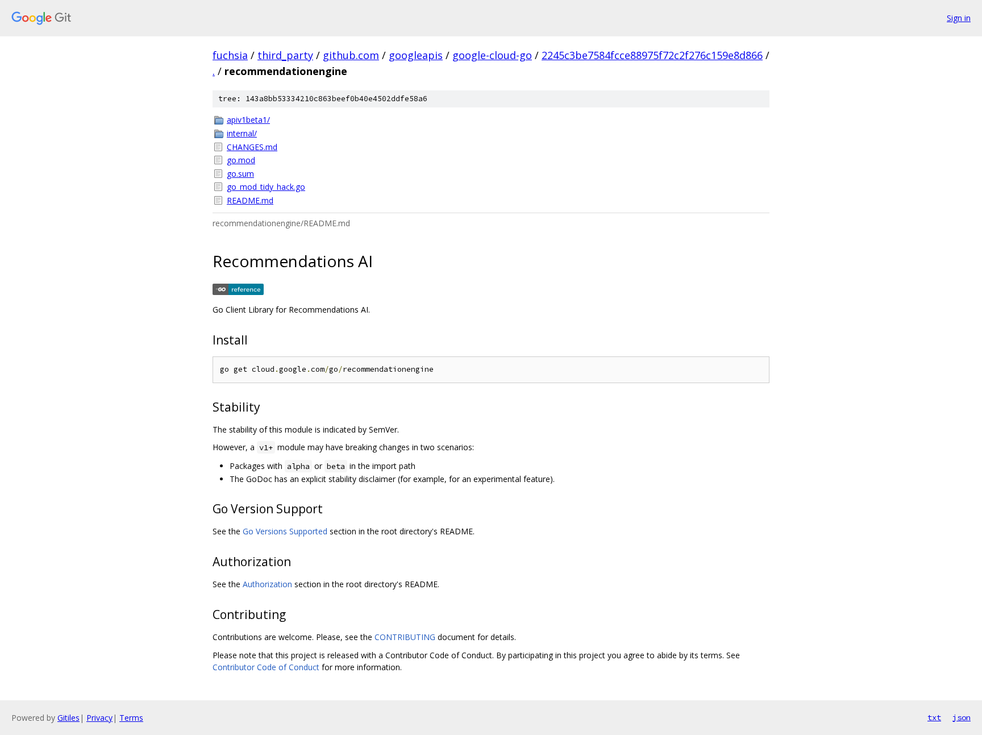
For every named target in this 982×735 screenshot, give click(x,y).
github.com (351, 55)
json (961, 717)
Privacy (99, 717)
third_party (285, 55)
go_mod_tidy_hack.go (266, 186)
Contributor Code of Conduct (266, 667)
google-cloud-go (492, 55)
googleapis (416, 55)
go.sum (240, 173)
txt (934, 717)
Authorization (267, 584)
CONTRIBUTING (405, 637)
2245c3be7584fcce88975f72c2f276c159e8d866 (652, 55)
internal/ (242, 133)
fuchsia (230, 55)
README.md (250, 200)
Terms (131, 717)
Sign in (959, 18)
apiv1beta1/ (248, 119)
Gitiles (68, 717)
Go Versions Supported (285, 531)
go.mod (241, 160)
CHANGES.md (252, 147)
